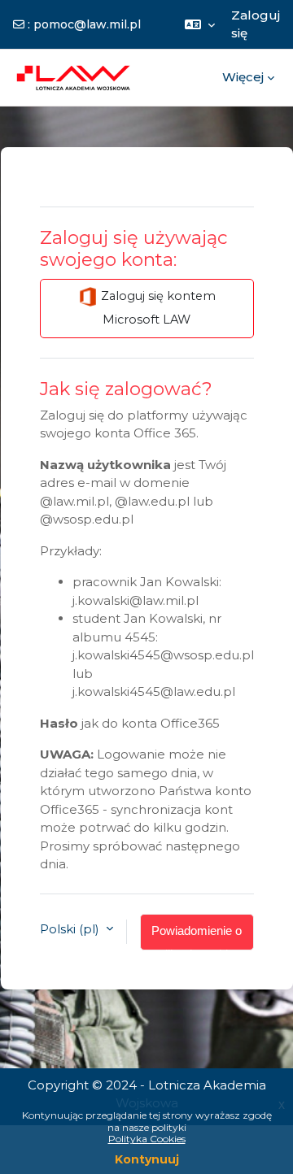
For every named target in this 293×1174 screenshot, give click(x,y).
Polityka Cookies (147, 1139)
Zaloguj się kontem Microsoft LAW (157, 308)
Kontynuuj (147, 1159)
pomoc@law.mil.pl (87, 24)
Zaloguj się (255, 24)
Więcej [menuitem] (243, 77)
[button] (200, 24)
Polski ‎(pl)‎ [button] (71, 929)
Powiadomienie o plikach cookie (196, 937)
